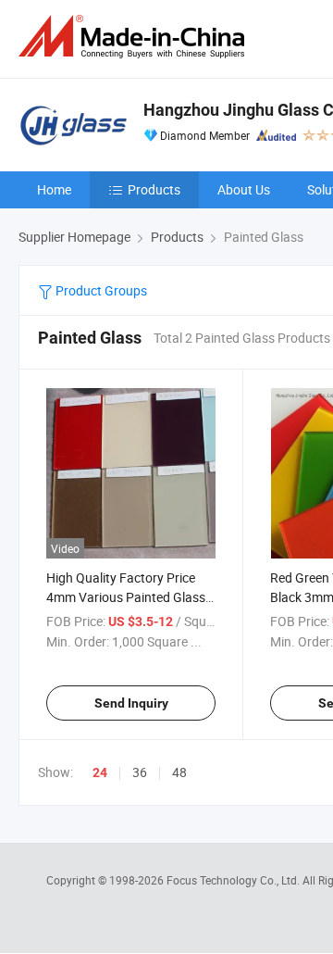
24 (99, 772)
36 (139, 772)
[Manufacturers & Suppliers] (135, 36)
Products (154, 189)
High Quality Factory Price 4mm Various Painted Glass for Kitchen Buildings (125, 597)
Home (54, 189)
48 (179, 772)
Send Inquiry (131, 703)
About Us (243, 189)
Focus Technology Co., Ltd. (234, 879)
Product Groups (100, 290)
